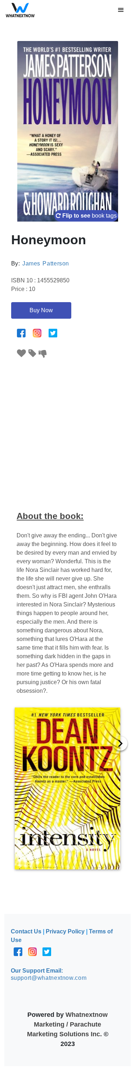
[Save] (32, 353)
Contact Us (26, 931)
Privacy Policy (65, 931)
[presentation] (120, 743)
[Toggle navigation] (121, 10)
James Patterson (45, 263)
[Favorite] (21, 353)
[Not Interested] (43, 353)
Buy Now (41, 310)
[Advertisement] (67, 430)
